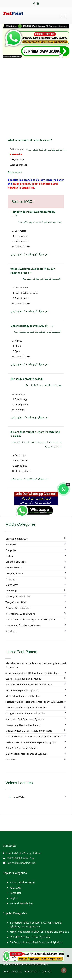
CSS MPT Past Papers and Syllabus (23, 678)
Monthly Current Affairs (17, 596)
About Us (16, 971)
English (9, 556)
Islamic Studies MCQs (16, 538)
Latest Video (18, 797)
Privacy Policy (32, 971)
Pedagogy (10, 579)
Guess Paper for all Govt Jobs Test (22, 625)
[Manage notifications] (64, 970)
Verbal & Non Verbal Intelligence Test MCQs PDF (30, 619)
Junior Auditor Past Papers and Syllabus (25, 753)
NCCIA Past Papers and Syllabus (21, 690)
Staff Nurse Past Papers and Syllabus (24, 719)
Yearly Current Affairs (16, 602)
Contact (47, 971)
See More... (11, 631)
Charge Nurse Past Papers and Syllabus (25, 713)
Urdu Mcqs (11, 590)
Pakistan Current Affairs (17, 608)
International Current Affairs (20, 613)
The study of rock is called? (26, 379)
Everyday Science (14, 573)
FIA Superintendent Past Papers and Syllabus (28, 684)
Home (6, 971)
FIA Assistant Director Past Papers (22, 724)
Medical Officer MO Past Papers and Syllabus (28, 730)
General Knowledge (15, 561)
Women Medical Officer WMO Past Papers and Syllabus (34, 736)
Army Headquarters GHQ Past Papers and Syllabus (31, 672)
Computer (10, 550)
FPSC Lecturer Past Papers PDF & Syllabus (27, 707)
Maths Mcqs (11, 584)
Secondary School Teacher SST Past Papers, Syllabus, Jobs (35, 701)
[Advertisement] (36, 96)
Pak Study (10, 544)
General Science (13, 567)
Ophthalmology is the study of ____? (31, 325)
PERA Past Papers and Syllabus (21, 748)
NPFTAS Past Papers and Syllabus (22, 696)
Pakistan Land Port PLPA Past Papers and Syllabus (31, 742)
